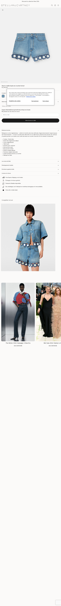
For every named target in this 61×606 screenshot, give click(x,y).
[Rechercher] (52, 5)
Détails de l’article (6, 130)
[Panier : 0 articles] (55, 5)
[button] (30, 45)
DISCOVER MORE (18, 345)
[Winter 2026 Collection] (18, 312)
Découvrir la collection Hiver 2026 (30, 1)
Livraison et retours (6, 173)
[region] (30, 97)
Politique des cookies (31, 96)
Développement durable (7, 165)
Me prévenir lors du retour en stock (11, 111)
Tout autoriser (35, 101)
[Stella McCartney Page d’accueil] (15, 5)
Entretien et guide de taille (8, 169)
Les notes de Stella (6, 161)
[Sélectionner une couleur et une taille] (3, 10)
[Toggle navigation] (58, 5)
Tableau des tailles (6, 106)
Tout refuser (46, 101)
